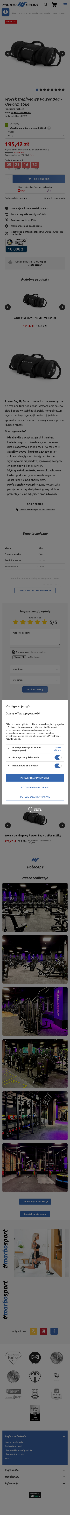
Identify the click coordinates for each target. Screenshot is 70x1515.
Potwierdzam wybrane (35, 787)
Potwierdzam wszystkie (35, 778)
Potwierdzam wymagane (35, 797)
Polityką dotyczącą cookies (20, 727)
